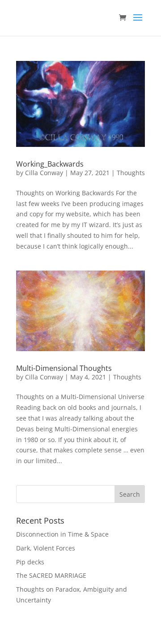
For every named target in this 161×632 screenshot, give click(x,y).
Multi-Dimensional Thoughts (64, 368)
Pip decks (30, 562)
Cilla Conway (44, 172)
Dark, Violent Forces (45, 548)
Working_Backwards (50, 164)
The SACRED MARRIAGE (51, 575)
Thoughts (131, 172)
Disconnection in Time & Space (62, 534)
